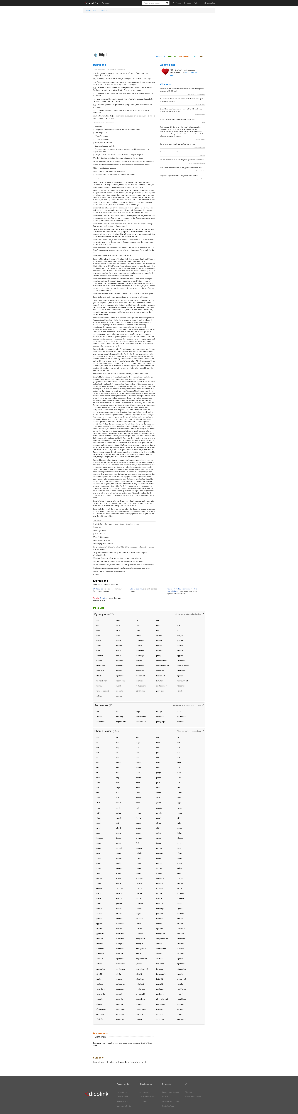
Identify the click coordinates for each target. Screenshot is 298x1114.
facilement (160, 716)
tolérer (98, 873)
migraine (180, 908)
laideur (118, 853)
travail (98, 650)
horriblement (120, 963)
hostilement (160, 675)
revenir (138, 868)
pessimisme (140, 999)
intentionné (140, 979)
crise (97, 767)
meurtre (98, 858)
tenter (118, 823)
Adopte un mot (122, 1101)
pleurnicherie (181, 999)
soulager (180, 918)
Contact (187, 3)
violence (180, 923)
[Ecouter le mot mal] (95, 55)
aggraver (139, 878)
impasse (139, 848)
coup (117, 747)
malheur (159, 645)
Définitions (160, 56)
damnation (140, 665)
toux (178, 757)
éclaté (98, 802)
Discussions (184, 56)
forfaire (138, 898)
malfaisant (140, 984)
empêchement (141, 958)
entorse (139, 838)
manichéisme (100, 989)
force (138, 772)
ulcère (158, 823)
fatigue (118, 843)
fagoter (98, 843)
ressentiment (141, 1009)
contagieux (120, 943)
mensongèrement (102, 691)
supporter (159, 1014)
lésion (138, 808)
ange (138, 742)
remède (119, 818)
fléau (117, 772)
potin (158, 630)
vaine (158, 787)
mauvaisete (120, 989)
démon (138, 767)
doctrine (159, 893)
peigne (98, 818)
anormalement (161, 660)
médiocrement (161, 685)
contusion (159, 943)
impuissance (120, 969)
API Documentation (146, 1096)
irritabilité (159, 979)
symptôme (120, 923)
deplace (179, 833)
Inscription (210, 3)
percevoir (180, 994)
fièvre (138, 802)
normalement (141, 721)
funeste (98, 645)
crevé (158, 762)
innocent (99, 908)
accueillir (99, 928)
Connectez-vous (99, 1043)
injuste (179, 848)
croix (138, 625)
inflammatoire (161, 974)
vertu (178, 787)
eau (137, 737)
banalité (139, 883)
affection (119, 928)
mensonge (140, 655)
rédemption (181, 1004)
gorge (158, 772)
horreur (179, 843)
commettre (120, 938)
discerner (180, 953)
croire (158, 797)
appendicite (100, 933)
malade (159, 808)
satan (138, 787)
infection (119, 974)
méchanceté (140, 989)
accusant (119, 878)
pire (157, 752)
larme (179, 772)
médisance (181, 685)
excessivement (141, 716)
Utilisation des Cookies (170, 1101)
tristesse (119, 696)
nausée (179, 813)
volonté (159, 873)
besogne (180, 635)
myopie (159, 813)
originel (138, 913)
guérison (119, 903)
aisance (159, 635)
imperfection (100, 969)
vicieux (118, 650)
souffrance (99, 696)
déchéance (100, 948)
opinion (138, 858)
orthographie (141, 994)
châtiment (180, 933)
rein (97, 757)
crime (118, 625)
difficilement (181, 670)
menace (180, 808)
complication (140, 938)
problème (180, 913)
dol (117, 737)
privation (139, 1004)
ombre (138, 777)
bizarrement (181, 660)
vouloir (179, 873)
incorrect (139, 680)
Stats (201, 56)
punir (97, 787)
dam (97, 620)
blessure (159, 883)
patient (138, 863)
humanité (159, 903)
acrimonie (119, 660)
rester (158, 818)
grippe (179, 802)
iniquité (179, 903)
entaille (98, 898)
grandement (100, 721)
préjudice (180, 691)
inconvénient (120, 680)
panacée (99, 863)
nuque (118, 777)
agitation (159, 928)
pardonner (160, 994)
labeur (138, 635)
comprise (119, 888)
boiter (98, 797)
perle (118, 782)
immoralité (160, 963)
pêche (98, 630)
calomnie (180, 650)
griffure (98, 903)
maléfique (99, 984)
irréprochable (121, 721)
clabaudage (120, 665)
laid (117, 752)
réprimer (159, 918)
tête (137, 757)
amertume (140, 650)
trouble (118, 873)
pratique (159, 655)
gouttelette (99, 963)
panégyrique (161, 721)
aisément (99, 716)
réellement (180, 721)
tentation (180, 1014)
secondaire (100, 1014)
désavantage (161, 948)
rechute (98, 868)
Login (198, 3)
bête (158, 742)
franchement (181, 716)
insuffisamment (182, 680)
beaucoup (119, 716)
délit (117, 767)
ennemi (118, 802)
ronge (118, 787)
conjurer (139, 888)
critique (179, 888)
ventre (179, 823)
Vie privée (165, 1096)
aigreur (138, 828)
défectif (98, 893)
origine (179, 858)
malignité (159, 984)
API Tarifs (143, 1101)
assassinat (120, 933)
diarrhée (139, 893)
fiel (137, 620)
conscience (181, 938)
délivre (158, 833)
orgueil (158, 858)
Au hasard (106, 3)
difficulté (99, 675)
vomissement (181, 1019)
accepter (99, 878)
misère (98, 813)
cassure (98, 833)
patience (159, 913)
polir (178, 782)
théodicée (99, 1019)
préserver (119, 1004)
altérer (158, 828)
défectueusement (183, 665)
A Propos (177, 3)
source (98, 823)
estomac (180, 838)
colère (118, 797)
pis (97, 742)
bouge (118, 762)
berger (179, 792)
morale (118, 813)
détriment (119, 953)
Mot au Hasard (122, 1096)
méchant (180, 853)
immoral (119, 848)
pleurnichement (162, 999)
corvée (138, 797)
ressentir (159, 1009)
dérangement (141, 948)
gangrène (180, 898)
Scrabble (122, 1061)
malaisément (141, 685)
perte (138, 782)
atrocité (98, 883)
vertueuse (160, 1019)
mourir (138, 813)
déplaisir (119, 670)
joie (117, 711)
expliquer (180, 958)
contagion (139, 943)
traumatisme (120, 1019)
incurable (159, 969)
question (99, 918)
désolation (140, 670)
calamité (159, 650)
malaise (139, 645)
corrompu (159, 888)
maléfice (119, 908)
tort (178, 620)
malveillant (180, 984)
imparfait (180, 675)
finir (97, 772)
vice (97, 625)
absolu (158, 792)
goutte (158, 802)
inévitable (99, 974)
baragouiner (160, 933)
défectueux (100, 670)
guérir (98, 808)
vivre (117, 792)
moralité (99, 913)
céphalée (99, 888)
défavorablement (162, 665)
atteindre (139, 933)
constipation (100, 943)
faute (178, 625)
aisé (117, 742)
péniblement (140, 691)
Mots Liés (172, 56)
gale (178, 747)
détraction (160, 670)
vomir (138, 792)
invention (119, 685)
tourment (99, 660)
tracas (138, 823)
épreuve (180, 640)
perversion (160, 691)
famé (158, 747)
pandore (119, 863)
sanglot (159, 868)
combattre (99, 938)
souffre (179, 868)
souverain (139, 1014)
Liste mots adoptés (124, 1106)
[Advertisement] (149, 31)
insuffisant (99, 685)
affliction (139, 660)
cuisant (138, 833)
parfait (179, 711)
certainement (100, 665)
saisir (178, 818)
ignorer (98, 848)
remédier (119, 918)
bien (97, 711)
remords (119, 868)
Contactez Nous (168, 1106)
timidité (138, 923)
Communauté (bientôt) (170, 1092)
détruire (119, 893)
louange (159, 711)
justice (98, 853)
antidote (180, 878)
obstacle (119, 913)
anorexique (181, 928)
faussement (140, 675)
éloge (138, 711)
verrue (98, 828)
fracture (159, 898)
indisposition (181, 969)
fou (157, 737)
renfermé (139, 918)
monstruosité (100, 994)
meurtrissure (181, 989)
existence (159, 958)
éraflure (119, 655)
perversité (119, 999)
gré (178, 737)
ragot (178, 630)
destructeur (100, 953)
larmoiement (181, 979)
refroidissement (101, 1009)
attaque (179, 828)
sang (117, 757)
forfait (138, 843)
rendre (138, 818)
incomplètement (101, 680)
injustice (99, 979)
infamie (159, 848)
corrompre (180, 943)
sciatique (180, 1009)
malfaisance (120, 984)
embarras (99, 655)
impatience (181, 963)
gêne (97, 752)
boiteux (98, 640)
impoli (118, 808)
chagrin (118, 640)
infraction (159, 680)
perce (98, 782)
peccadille (119, 691)
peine (118, 630)
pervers (159, 863)
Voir (194, 56)
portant (179, 863)
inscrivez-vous (113, 1043)
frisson (158, 843)
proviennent (160, 1004)
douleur (159, 640)
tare (157, 620)
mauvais (180, 645)
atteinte (118, 883)
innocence (119, 979)
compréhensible (162, 938)
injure (118, 635)
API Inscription (144, 1092)
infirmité (139, 974)
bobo (118, 620)
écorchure (99, 958)
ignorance (139, 963)
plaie (138, 630)
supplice (180, 655)
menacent (139, 908)
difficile (138, 953)
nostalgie (119, 994)
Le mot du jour (122, 1092)
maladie (119, 645)
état (137, 747)
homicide (139, 903)
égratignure (120, 675)
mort (137, 752)
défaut (98, 635)
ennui (158, 625)
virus (97, 792)
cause (138, 762)
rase (178, 752)
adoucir (118, 828)
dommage (140, 640)
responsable (120, 1009)
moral (98, 777)
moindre (119, 858)
